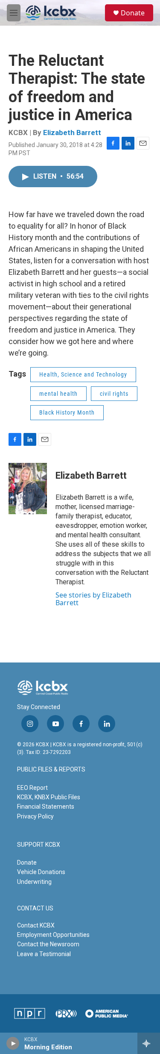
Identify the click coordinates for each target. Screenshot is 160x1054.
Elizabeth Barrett (72, 132)
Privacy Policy (35, 816)
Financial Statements (45, 806)
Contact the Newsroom (48, 944)
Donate (133, 13)
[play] (13, 1043)
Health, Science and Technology (83, 374)
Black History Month (67, 412)
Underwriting (34, 881)
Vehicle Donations (41, 872)
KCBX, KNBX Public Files (48, 797)
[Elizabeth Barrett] (28, 488)
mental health (58, 393)
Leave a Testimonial (44, 954)
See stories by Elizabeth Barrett (93, 598)
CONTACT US (35, 908)
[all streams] (148, 1043)
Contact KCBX (36, 925)
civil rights (114, 393)
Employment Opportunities (53, 934)
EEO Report (32, 787)
